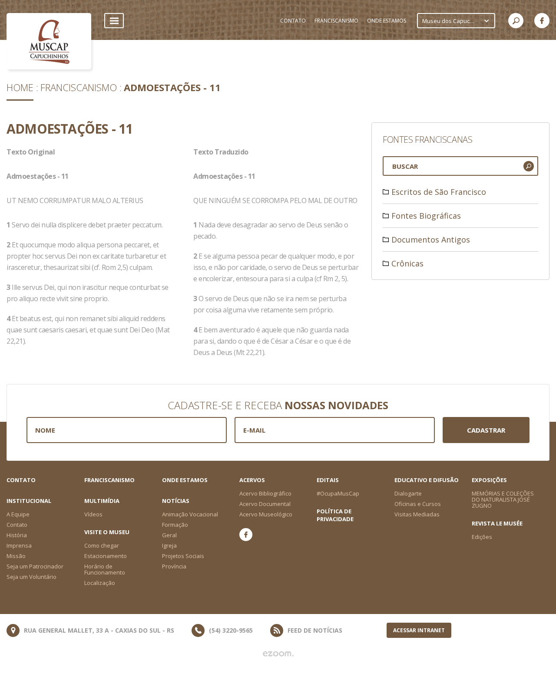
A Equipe (18, 514)
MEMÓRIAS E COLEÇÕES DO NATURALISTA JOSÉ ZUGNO (503, 499)
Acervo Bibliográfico (265, 493)
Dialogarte (408, 493)
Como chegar (101, 545)
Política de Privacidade (335, 515)
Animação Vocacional (190, 514)
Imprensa (19, 545)
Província (174, 566)
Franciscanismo (78, 87)
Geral (169, 535)
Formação (175, 525)
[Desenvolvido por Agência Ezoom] (278, 654)
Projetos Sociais (183, 556)
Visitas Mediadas (417, 514)
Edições (482, 537)
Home (20, 87)
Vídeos (93, 514)
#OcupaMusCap (338, 493)
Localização (99, 583)
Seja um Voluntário (31, 577)
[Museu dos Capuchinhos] (49, 41)
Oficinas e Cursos (417, 504)
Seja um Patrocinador (35, 566)
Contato (21, 480)
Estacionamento (105, 556)
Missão (16, 556)
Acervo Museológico (265, 514)
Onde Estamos (185, 480)
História (17, 535)
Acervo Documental (265, 504)
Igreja (169, 545)
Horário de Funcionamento (104, 569)
